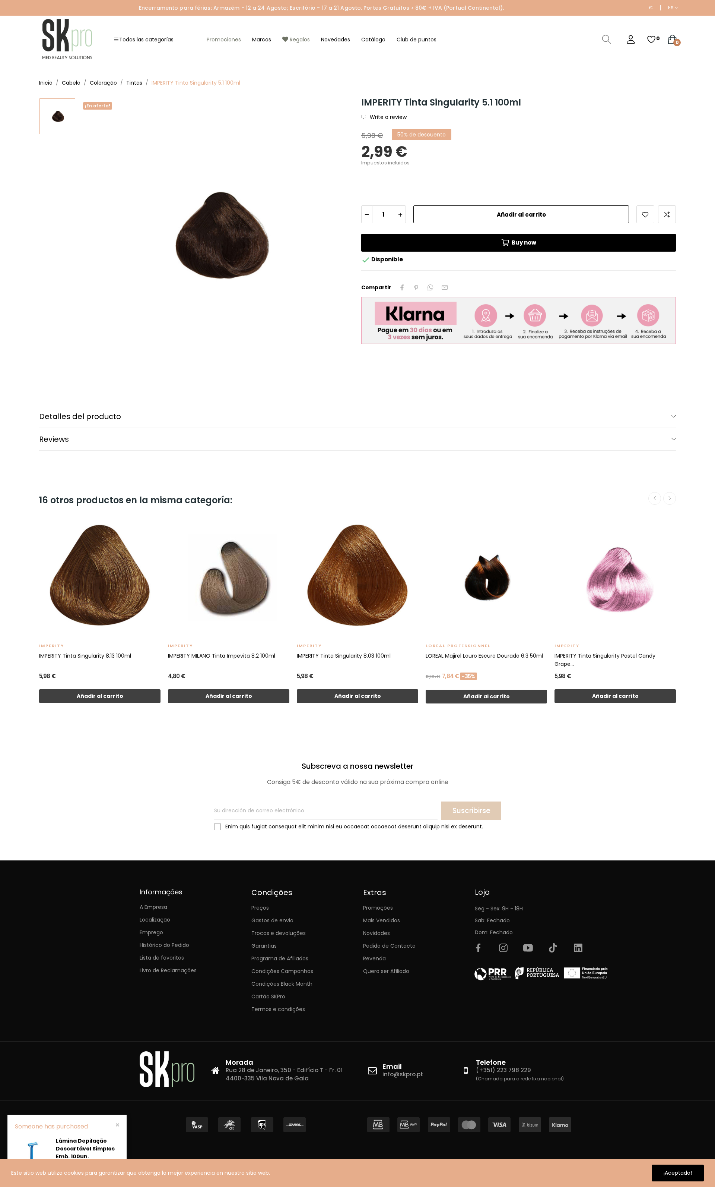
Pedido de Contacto (389, 946)
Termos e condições (278, 1009)
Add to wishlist (645, 214)
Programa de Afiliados (279, 958)
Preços (260, 907)
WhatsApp (430, 287)
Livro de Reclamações (168, 970)
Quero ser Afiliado (386, 971)
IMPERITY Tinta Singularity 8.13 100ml (85, 655)
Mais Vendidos (381, 920)
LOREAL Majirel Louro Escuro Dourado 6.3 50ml (484, 655)
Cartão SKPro (268, 996)
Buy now (524, 242)
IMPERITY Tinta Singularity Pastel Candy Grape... (604, 660)
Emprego (151, 932)
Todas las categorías (146, 39)
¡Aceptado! (678, 1173)
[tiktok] (553, 948)
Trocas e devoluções (278, 933)
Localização (155, 919)
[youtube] (528, 948)
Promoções (378, 907)
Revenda (374, 958)
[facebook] (478, 948)
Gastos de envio (272, 920)
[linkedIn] (578, 948)
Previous (654, 498)
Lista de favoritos (162, 957)
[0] (651, 39)
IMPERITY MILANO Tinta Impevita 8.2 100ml (221, 655)
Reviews (54, 439)
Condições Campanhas (282, 971)
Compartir (402, 287)
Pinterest (416, 287)
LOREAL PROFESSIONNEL (458, 645)
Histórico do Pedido (164, 945)
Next (669, 498)
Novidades (376, 933)
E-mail (445, 287)
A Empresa (153, 907)
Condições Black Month (281, 984)
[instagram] (503, 948)
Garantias (264, 946)
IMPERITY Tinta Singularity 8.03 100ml (344, 655)
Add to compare (667, 214)
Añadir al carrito (521, 214)
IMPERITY (51, 645)
